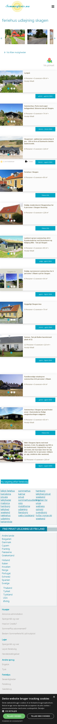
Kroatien (6, 566)
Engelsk (5, 664)
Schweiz (6, 576)
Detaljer (41, 708)
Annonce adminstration (12, 614)
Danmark (6, 542)
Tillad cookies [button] (14, 716)
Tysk (4, 669)
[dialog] (28, 709)
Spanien (6, 580)
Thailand (7, 588)
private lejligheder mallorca (6, 500)
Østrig (6, 601)
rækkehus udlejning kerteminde (6, 518)
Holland (6, 560)
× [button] (54, 697)
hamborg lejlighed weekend (5, 509)
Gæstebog (7, 689)
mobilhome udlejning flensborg (24, 509)
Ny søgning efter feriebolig (14, 481)
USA (5, 598)
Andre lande (8, 535)
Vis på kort (48, 65)
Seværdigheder (9, 679)
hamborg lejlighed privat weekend (43, 494)
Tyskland (7, 594)
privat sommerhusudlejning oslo (29, 500)
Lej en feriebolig (9, 649)
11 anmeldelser (8, 161)
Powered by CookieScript (12, 721)
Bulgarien (6, 539)
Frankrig (6, 549)
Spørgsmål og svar (10, 619)
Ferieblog (6, 684)
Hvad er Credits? (9, 624)
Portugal (6, 573)
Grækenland (8, 555)
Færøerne (7, 552)
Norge (5, 570)
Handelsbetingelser (11, 654)
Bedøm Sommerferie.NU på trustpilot (18, 634)
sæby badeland (26, 515)
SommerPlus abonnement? (14, 629)
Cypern (5, 545)
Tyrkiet (6, 591)
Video (30, 161)
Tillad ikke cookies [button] (40, 716)
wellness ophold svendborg (41, 509)
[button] (28, 711)
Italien (5, 563)
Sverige (5, 583)
